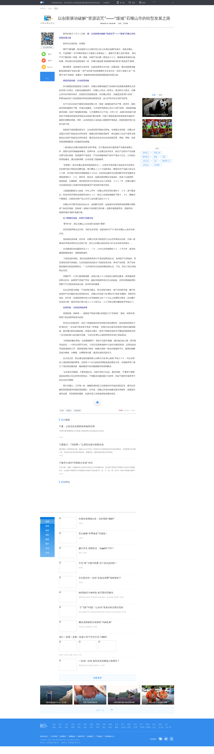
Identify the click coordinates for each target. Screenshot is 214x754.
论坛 (166, 724)
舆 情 (135, 727)
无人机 (161, 727)
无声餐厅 (157, 165)
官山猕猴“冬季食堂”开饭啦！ (93, 533)
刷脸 (155, 156)
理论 (85, 724)
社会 (47, 548)
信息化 (123, 727)
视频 (72, 727)
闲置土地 (157, 152)
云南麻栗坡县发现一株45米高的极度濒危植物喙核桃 (104, 2)
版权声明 (81, 736)
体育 (97, 727)
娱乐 (85, 727)
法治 (47, 552)
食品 (104, 727)
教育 (147, 724)
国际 (47, 534)
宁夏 (61, 410)
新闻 (47, 526)
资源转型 (77, 410)
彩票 (79, 727)
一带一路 (168, 727)
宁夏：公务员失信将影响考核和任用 (77, 426)
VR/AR (142, 727)
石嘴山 (68, 410)
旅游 (110, 727)
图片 (47, 543)
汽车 (135, 724)
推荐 (47, 521)
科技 (153, 724)
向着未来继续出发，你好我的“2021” (97, 518)
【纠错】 (120, 410)
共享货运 (146, 165)
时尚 (91, 727)
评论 (47, 78)
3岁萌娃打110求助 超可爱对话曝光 (96, 592)
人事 (79, 724)
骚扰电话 (146, 156)
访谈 (104, 724)
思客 (54, 727)
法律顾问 (90, 736)
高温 (163, 156)
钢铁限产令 (166, 161)
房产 (141, 724)
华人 (122, 724)
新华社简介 (44, 736)
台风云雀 (146, 161)
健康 (116, 727)
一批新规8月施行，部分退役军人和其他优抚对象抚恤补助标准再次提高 (58, 2)
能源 (160, 724)
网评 (47, 539)
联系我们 (63, 736)
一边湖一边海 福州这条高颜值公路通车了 (99, 660)
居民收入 (146, 152)
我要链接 (72, 736)
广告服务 (99, 736)
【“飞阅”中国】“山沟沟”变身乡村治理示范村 (101, 607)
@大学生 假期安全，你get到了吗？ (96, 548)
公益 (153, 727)
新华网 (42, 8)
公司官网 (54, 736)
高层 (72, 724)
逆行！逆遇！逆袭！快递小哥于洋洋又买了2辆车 (83, 636)
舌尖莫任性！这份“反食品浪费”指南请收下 (100, 577)
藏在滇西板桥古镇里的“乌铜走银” (95, 622)
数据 (129, 727)
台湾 (116, 724)
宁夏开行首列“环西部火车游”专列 (76, 462)
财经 (47, 530)
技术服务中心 (109, 736)
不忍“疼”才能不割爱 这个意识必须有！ (98, 562)
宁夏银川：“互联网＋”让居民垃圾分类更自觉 (81, 444)
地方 (60, 724)
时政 (50, 8)
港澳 (110, 724)
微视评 (148, 727)
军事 (97, 724)
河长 (155, 161)
